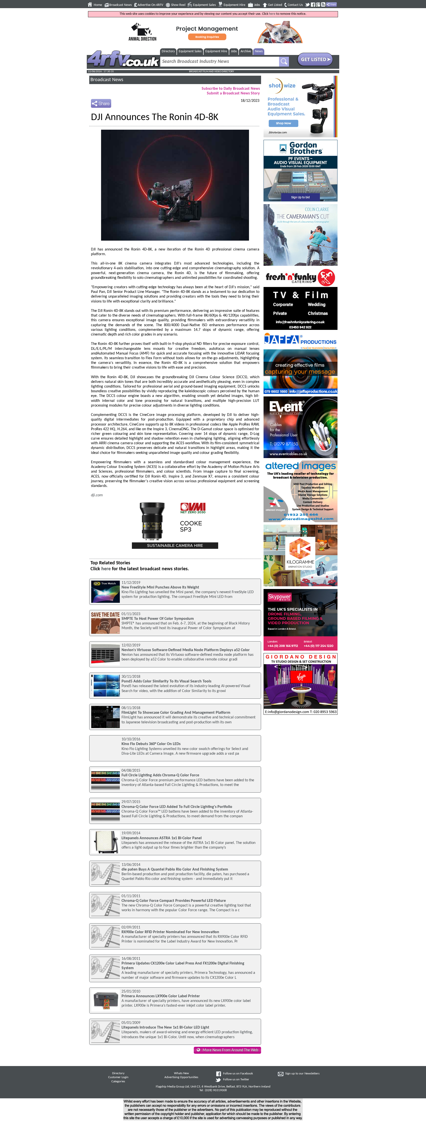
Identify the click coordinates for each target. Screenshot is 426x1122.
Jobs (257, 5)
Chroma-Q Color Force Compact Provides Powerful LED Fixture (174, 901)
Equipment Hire (234, 5)
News (259, 51)
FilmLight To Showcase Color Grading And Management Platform (176, 713)
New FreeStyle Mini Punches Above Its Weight (160, 587)
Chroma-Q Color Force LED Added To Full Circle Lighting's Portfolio (177, 807)
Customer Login (118, 1077)
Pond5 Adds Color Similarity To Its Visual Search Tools (166, 681)
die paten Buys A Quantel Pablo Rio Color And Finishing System (175, 870)
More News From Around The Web (230, 1050)
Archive (246, 51)
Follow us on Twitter (236, 1079)
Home (98, 5)
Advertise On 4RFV (150, 5)
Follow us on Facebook (238, 1073)
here (272, 14)
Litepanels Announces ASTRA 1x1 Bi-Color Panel (162, 838)
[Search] (284, 62)
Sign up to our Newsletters (302, 1073)
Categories (118, 1081)
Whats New (181, 1073)
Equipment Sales (204, 5)
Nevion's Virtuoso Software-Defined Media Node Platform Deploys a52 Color (186, 650)
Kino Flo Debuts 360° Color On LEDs (151, 744)
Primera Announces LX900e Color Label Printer (161, 996)
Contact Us (295, 5)
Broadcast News (120, 5)
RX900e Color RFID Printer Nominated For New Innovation (170, 932)
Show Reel (178, 5)
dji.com (97, 495)
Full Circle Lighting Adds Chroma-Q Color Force (160, 775)
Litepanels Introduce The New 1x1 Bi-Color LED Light (165, 1028)
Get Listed (275, 5)
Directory (168, 51)
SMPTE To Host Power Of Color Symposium (158, 619)
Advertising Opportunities (181, 1077)
